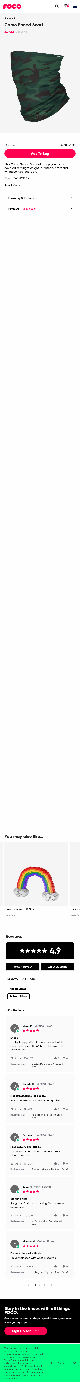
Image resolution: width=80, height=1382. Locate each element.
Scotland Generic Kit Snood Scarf (50, 1169)
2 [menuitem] (40, 1285)
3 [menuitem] (44, 1285)
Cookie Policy (10, 1378)
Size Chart (68, 145)
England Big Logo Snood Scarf (51, 1272)
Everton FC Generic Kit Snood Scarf (47, 1065)
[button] (17, 1058)
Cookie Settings (11, 1360)
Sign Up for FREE (26, 1331)
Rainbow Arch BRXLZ (20, 909)
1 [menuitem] (35, 1285)
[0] (66, 6)
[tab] (23, 967)
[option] (40, 86)
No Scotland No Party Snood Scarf (47, 1116)
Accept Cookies (58, 1363)
